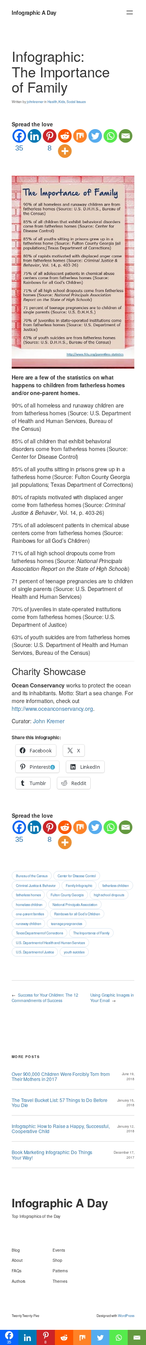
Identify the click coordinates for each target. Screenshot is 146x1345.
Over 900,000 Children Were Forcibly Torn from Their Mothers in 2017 (61, 1076)
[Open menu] (129, 12)
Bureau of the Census (31, 875)
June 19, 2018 (128, 1076)
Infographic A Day (34, 12)
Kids (61, 101)
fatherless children (115, 885)
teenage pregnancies (66, 923)
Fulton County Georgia (67, 894)
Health (52, 101)
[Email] (125, 136)
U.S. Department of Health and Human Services (50, 942)
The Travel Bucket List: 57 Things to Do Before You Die (59, 1102)
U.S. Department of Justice (35, 952)
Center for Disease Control (77, 875)
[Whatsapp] (110, 136)
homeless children (29, 904)
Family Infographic (79, 885)
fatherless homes (28, 894)
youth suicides (74, 952)
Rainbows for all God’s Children (77, 913)
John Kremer (49, 721)
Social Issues (76, 101)
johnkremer (35, 101)
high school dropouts (109, 894)
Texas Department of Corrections (39, 932)
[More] (65, 151)
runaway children (28, 923)
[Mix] (80, 136)
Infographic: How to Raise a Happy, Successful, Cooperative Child (60, 1128)
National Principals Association (75, 904)
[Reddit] (65, 136)
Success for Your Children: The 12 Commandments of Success (45, 998)
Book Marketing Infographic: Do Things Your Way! (52, 1154)
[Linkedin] (34, 136)
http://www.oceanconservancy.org (52, 708)
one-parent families (30, 913)
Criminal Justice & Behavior (36, 885)
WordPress (126, 1315)
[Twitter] (95, 136)
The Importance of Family (91, 932)
